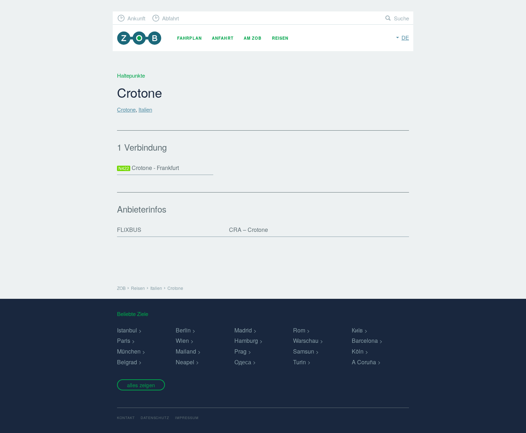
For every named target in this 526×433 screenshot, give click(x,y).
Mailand (186, 351)
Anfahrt (223, 38)
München (129, 351)
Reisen (280, 38)
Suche (401, 18)
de (405, 37)
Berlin (183, 330)
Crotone (126, 109)
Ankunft (136, 18)
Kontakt (126, 417)
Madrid (243, 330)
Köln (358, 351)
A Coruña (364, 362)
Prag (240, 351)
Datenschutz (155, 417)
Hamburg (246, 340)
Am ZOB (253, 38)
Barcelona (365, 340)
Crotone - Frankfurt (148, 168)
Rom (299, 330)
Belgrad (127, 362)
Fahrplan (189, 38)
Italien (145, 109)
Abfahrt (170, 18)
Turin (299, 362)
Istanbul (127, 330)
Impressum (187, 417)
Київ (357, 330)
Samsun (303, 351)
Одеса (242, 362)
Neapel (185, 362)
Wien (182, 340)
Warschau (305, 340)
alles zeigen (141, 385)
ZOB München (139, 38)
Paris (123, 340)
